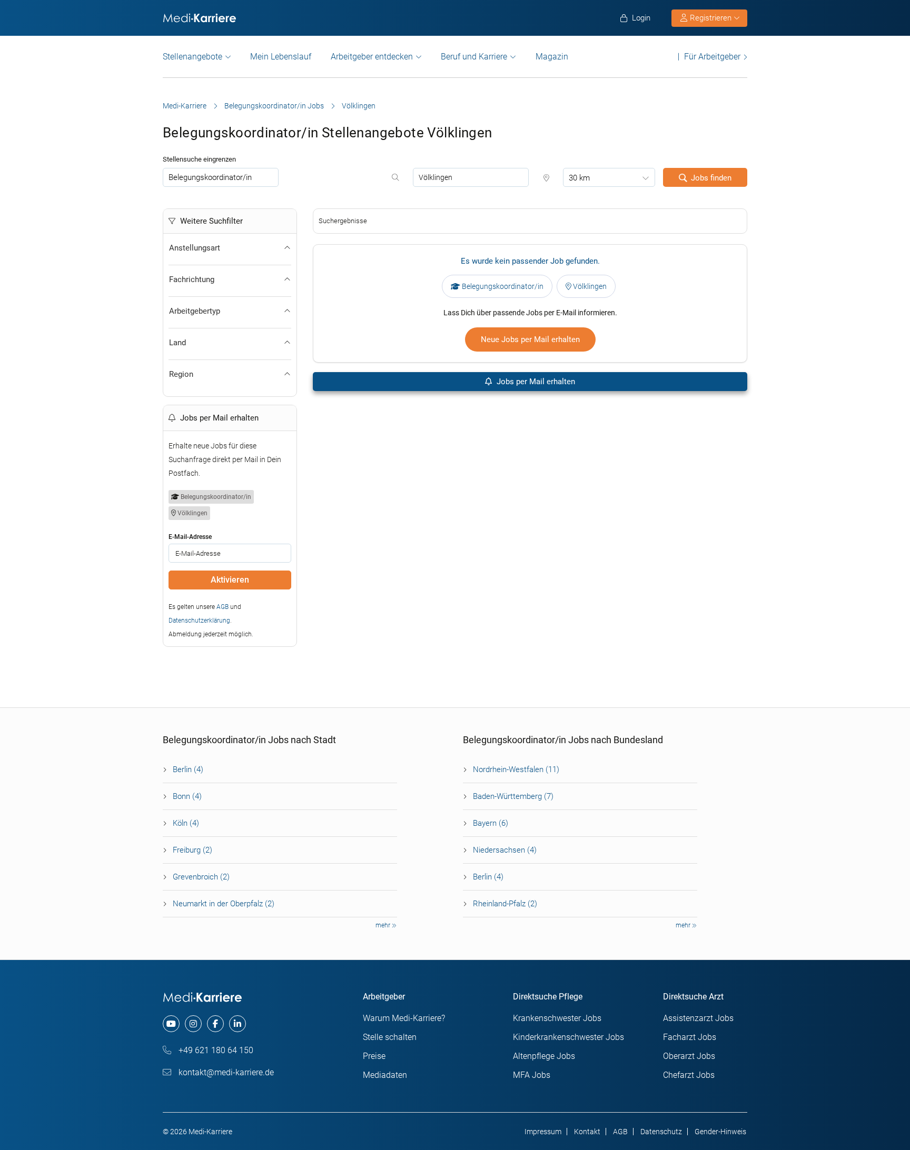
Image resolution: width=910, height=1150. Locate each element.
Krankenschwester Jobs (557, 1018)
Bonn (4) (187, 796)
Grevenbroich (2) (201, 877)
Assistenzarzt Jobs (698, 1018)
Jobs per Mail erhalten (534, 381)
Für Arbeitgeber (712, 56)
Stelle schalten (390, 1037)
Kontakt (587, 1131)
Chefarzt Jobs (689, 1075)
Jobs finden (711, 178)
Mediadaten (385, 1075)
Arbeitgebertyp (194, 311)
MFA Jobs (531, 1075)
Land (177, 342)
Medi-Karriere (184, 106)
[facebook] (215, 1023)
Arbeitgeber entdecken (372, 56)
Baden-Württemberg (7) (513, 796)
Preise (374, 1056)
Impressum (543, 1131)
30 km (579, 178)
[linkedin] (237, 1023)
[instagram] (193, 1023)
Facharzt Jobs (689, 1037)
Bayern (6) (490, 823)
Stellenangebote (192, 56)
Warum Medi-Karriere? (404, 1018)
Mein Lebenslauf (280, 56)
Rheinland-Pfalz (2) (505, 903)
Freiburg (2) (192, 850)
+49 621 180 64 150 (214, 1050)
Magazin (552, 56)
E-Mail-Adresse (190, 537)
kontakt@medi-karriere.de (225, 1072)
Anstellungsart (194, 248)
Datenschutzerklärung (199, 620)
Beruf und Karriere (474, 56)
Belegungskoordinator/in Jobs (274, 106)
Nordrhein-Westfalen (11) (516, 769)
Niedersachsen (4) (505, 850)
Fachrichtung (191, 279)
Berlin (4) (188, 769)
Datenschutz (661, 1131)
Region (181, 374)
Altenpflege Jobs (544, 1056)
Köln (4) (186, 823)
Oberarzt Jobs (689, 1056)
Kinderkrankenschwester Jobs (568, 1037)
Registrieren (711, 18)
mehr (383, 925)
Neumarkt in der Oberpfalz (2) (223, 903)
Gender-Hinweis (720, 1131)
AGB (222, 607)
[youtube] (171, 1023)
